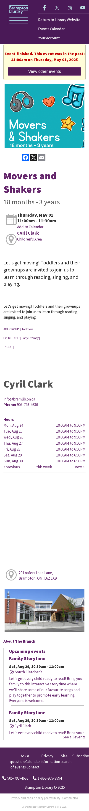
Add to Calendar (30, 226)
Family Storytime (27, 658)
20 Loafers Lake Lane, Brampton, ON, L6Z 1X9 (38, 575)
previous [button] (12, 466)
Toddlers (27, 329)
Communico (70, 798)
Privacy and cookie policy (27, 798)
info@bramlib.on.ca (19, 399)
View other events (44, 71)
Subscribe (80, 755)
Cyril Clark (28, 233)
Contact (32, 767)
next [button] (79, 466)
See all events (74, 737)
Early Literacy (30, 338)
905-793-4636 (17, 778)
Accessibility (52, 798)
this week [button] (44, 466)
